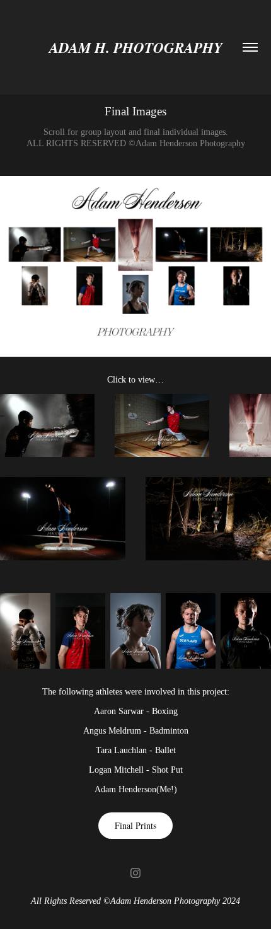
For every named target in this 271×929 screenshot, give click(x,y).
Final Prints (135, 825)
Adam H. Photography (135, 47)
